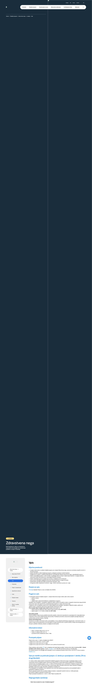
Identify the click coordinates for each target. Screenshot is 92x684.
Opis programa (15, 577)
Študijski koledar (15, 597)
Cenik (13, 594)
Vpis (13, 580)
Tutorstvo (14, 601)
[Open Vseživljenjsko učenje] (72, 7)
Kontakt (78, 2)
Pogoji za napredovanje (16, 587)
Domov (7, 16)
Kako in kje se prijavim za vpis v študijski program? (42, 682)
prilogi (31, 589)
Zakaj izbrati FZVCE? (16, 573)
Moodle (67, 2)
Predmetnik (14, 584)
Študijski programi (13, 16)
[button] (10, 539)
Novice (74, 2)
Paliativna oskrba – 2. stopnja (14, 614)
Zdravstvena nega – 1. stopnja (24, 16)
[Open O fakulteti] (26, 7)
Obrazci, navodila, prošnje (15, 605)
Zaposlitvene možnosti (16, 590)
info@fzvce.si (32, 651)
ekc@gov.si (51, 648)
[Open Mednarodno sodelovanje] (61, 7)
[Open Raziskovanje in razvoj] (48, 7)
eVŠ (43, 647)
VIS (70, 2)
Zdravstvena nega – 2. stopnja (14, 610)
